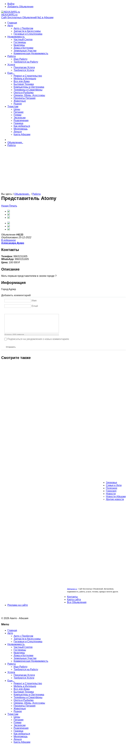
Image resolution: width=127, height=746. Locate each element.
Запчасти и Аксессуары (27, 31)
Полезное (111, 488)
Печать (13, 205)
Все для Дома (22, 81)
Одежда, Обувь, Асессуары (29, 95)
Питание (19, 112)
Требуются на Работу (26, 61)
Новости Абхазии (116, 496)
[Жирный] (6, 311)
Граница (18, 123)
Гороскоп (111, 491)
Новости (111, 493)
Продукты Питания (24, 98)
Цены (17, 109)
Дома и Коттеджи (23, 48)
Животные (20, 101)
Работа (11, 56)
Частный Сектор (23, 39)
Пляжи (17, 115)
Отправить (11, 347)
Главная (12, 22)
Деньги (18, 131)
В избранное (8, 240)
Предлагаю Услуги (24, 67)
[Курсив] (10, 311)
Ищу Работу (20, 59)
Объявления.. (15, 142)
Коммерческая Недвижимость (31, 53)
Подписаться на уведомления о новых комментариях (38, 339)
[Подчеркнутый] (14, 311)
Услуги (11, 64)
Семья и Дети (114, 485)
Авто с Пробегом (23, 28)
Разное (18, 103)
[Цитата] (25, 311)
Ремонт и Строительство (28, 75)
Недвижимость (16, 36)
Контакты (72, 596)
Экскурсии (20, 117)
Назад (5, 205)
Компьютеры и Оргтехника (29, 87)
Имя (34, 300)
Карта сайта (74, 599)
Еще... (10, 73)
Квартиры (19, 45)
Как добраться (22, 126)
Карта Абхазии (22, 134)
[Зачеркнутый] (18, 311)
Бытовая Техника (24, 84)
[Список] (29, 311)
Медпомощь (21, 129)
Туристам (12, 106)
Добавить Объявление (20, 6)
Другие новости (115, 499)
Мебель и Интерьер (25, 78)
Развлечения (21, 120)
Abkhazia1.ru (72, 589)
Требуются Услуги (24, 70)
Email (35, 306)
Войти (10, 3)
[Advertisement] (63, 171)
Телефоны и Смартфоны (28, 89)
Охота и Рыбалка (23, 92)
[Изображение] (21, 311)
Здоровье (111, 482)
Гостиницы (20, 42)
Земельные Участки (25, 50)
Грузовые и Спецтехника (28, 34)
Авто (10, 25)
